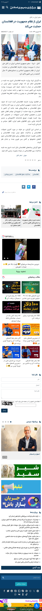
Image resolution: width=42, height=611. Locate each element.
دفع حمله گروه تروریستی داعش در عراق (26, 559)
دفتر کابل (19, 155)
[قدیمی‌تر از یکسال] (31, 211)
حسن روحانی (9, 174)
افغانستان (35, 174)
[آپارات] (26, 591)
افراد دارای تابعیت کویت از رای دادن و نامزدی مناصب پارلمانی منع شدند (22, 532)
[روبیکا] (30, 591)
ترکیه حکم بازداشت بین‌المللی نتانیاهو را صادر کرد (23, 516)
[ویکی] (19, 595)
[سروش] (11, 591)
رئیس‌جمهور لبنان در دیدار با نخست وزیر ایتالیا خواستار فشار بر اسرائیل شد (20, 543)
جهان (25, 155)
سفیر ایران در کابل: (35, 17)
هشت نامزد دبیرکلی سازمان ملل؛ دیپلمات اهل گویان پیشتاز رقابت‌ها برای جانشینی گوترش (20, 526)
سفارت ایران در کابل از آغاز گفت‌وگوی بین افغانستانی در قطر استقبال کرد (11, 223)
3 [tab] (5, 422)
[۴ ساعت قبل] (21, 438)
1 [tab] (10, 422)
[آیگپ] (19, 591)
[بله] (22, 591)
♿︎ (36, 605)
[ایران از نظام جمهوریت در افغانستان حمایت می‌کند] (21, 47)
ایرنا (23, 7)
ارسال (4, 410)
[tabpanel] (21, 442)
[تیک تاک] (26, 595)
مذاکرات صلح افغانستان (23, 174)
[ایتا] (15, 591)
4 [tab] (3, 422)
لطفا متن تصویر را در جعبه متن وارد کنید (28, 401)
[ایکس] (34, 591)
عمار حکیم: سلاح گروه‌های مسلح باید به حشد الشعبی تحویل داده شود (21, 537)
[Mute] (7, 258)
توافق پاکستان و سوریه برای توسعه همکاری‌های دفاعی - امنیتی (20, 548)
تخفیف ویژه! (21, 271)
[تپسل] (3, 236)
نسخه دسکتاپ (21, 584)
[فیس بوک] (4, 591)
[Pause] (4, 258)
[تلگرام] (37, 591)
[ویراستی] (8, 591)
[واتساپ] (15, 595)
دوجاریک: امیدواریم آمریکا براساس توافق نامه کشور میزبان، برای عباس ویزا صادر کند (19, 520)
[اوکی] (22, 595)
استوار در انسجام (35, 454)
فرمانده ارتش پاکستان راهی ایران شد (26, 562)
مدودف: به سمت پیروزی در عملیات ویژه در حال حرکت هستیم (22, 554)
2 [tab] (8, 422)
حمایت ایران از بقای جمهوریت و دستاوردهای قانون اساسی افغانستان (31, 223)
